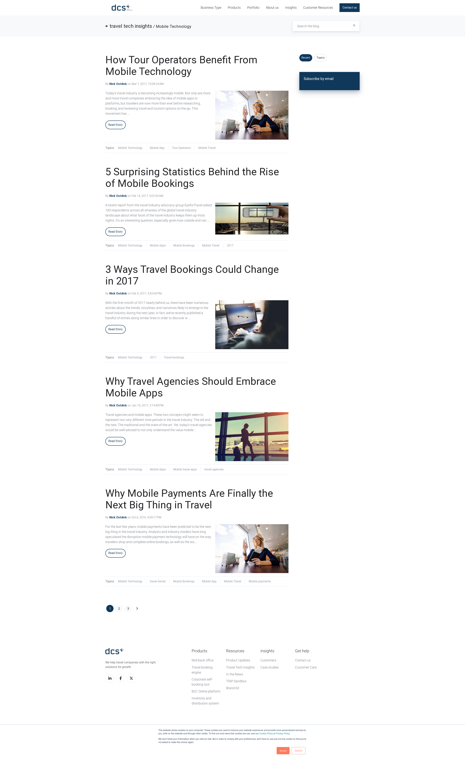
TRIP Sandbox (236, 681)
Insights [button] (291, 7)
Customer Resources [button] (318, 7)
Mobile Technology (130, 148)
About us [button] (272, 7)
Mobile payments (260, 581)
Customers (268, 660)
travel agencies (214, 469)
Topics (320, 57)
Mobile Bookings (184, 245)
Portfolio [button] (253, 7)
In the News (234, 674)
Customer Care (306, 667)
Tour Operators (181, 148)
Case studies (269, 667)
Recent (306, 57)
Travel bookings (174, 357)
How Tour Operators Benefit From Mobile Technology (181, 65)
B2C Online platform (206, 691)
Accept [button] (283, 750)
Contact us (350, 7)
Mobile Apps (158, 245)
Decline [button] (298, 750)
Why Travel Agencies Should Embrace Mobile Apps (190, 387)
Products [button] (234, 7)
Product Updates (238, 660)
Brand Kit (232, 688)
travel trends (158, 581)
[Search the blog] (354, 25)
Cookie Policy (266, 733)
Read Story (115, 124)
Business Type (211, 7)
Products (199, 651)
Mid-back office (202, 660)
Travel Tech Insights (240, 667)
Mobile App (157, 148)
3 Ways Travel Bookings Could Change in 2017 (192, 275)
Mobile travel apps (185, 469)
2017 (230, 245)
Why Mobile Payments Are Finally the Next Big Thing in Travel (189, 499)
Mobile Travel (207, 148)
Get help (302, 651)
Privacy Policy (283, 733)
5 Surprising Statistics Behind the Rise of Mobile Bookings (192, 177)
